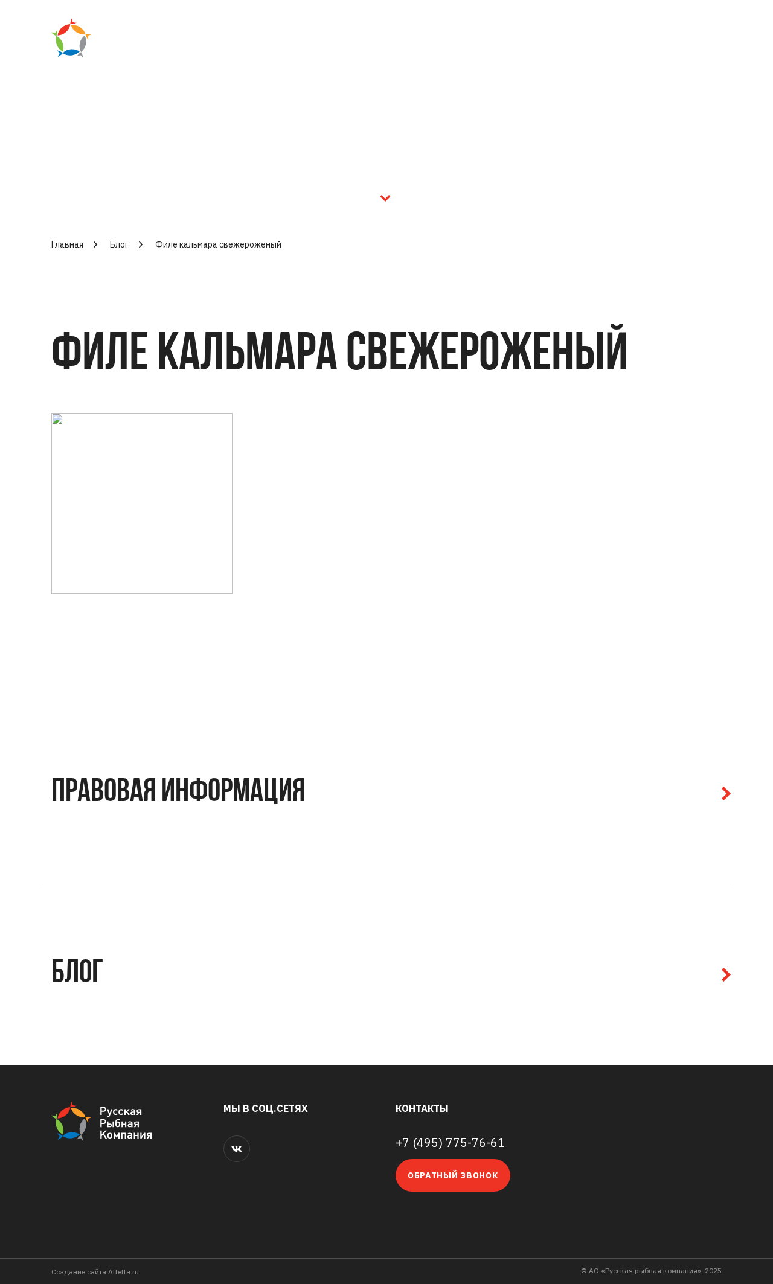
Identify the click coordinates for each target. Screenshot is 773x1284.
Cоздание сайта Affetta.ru (95, 1271)
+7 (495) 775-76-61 (450, 1142)
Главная (67, 244)
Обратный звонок (453, 1175)
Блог (119, 244)
